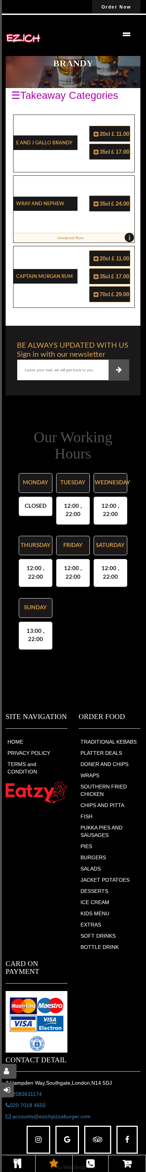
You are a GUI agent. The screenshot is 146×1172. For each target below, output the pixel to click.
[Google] (67, 1140)
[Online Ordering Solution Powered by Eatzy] (36, 792)
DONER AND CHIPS (104, 764)
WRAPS (89, 775)
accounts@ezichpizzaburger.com (51, 1116)
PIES (86, 846)
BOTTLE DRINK (99, 947)
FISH (86, 816)
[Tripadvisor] (97, 1140)
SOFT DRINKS (98, 936)
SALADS (90, 869)
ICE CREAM (94, 902)
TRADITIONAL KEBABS (108, 742)
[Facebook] (127, 1140)
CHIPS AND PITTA (102, 805)
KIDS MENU (94, 913)
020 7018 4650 (28, 1105)
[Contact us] (90, 1163)
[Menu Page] (17, 1163)
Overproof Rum (94, 238)
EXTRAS (90, 925)
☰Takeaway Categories (64, 95)
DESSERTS (94, 891)
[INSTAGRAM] (38, 1140)
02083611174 (26, 1094)
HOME (15, 742)
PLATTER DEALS (101, 753)
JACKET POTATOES (105, 880)
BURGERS (93, 857)
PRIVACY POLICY (28, 753)
